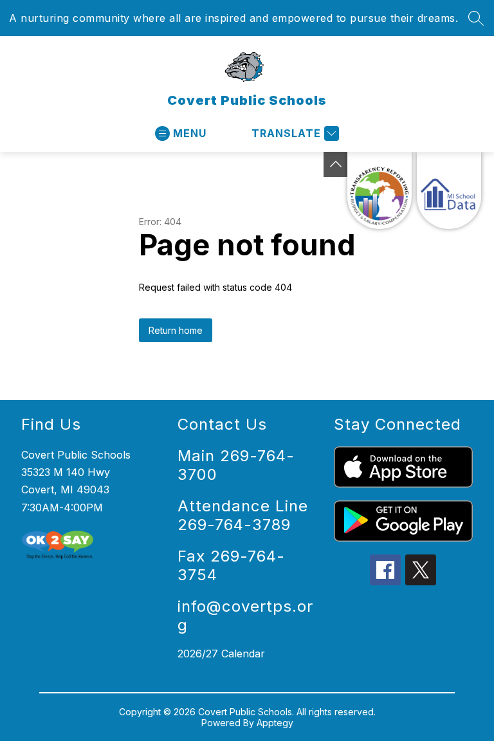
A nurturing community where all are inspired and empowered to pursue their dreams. (233, 18)
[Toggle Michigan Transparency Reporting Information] (336, 164)
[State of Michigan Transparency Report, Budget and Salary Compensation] (379, 190)
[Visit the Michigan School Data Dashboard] (449, 190)
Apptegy (275, 722)
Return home (176, 330)
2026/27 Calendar (221, 653)
